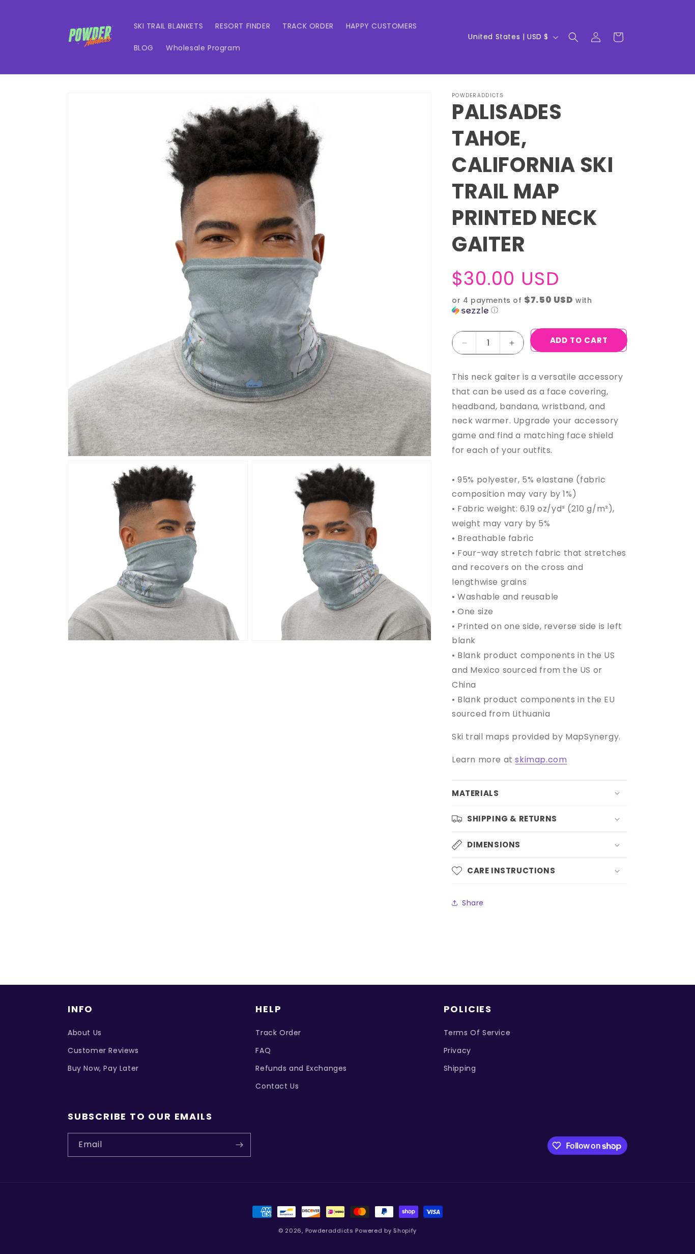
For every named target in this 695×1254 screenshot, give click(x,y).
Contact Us (277, 1086)
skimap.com (541, 759)
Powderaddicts (329, 1231)
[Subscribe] (239, 1145)
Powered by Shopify (386, 1231)
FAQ (263, 1050)
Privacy (457, 1050)
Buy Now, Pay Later (103, 1068)
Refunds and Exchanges (301, 1068)
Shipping (460, 1068)
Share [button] (473, 903)
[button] (573, 37)
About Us (85, 1033)
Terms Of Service (477, 1033)
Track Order (278, 1033)
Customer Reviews (103, 1050)
